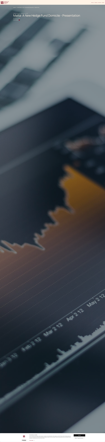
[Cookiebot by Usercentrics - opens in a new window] (24, 440)
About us (92, 2)
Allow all (79, 435)
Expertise (96, 2)
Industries (99, 2)
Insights (103, 2)
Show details (31, 440)
